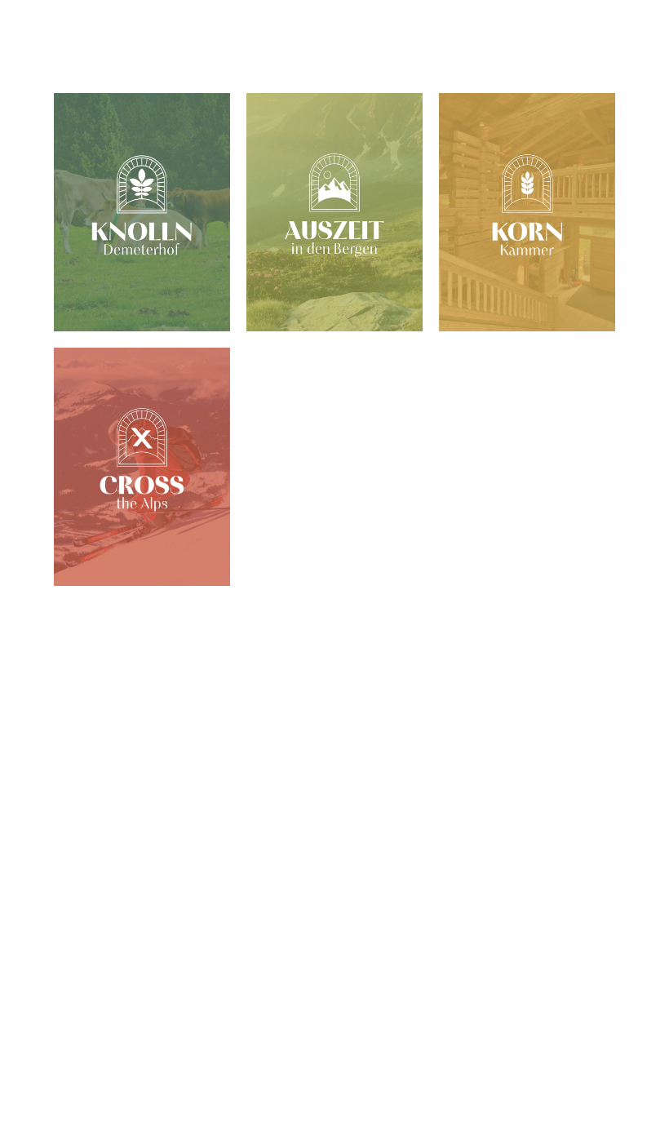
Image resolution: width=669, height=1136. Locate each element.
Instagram (129, 998)
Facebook (99, 998)
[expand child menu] (558, 626)
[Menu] (76, 46)
